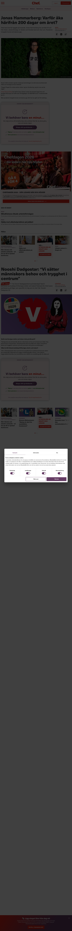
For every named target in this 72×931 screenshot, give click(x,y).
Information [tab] (36, 452)
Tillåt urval (35, 479)
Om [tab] (57, 452)
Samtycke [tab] (15, 452)
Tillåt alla (56, 479)
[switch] (28, 473)
